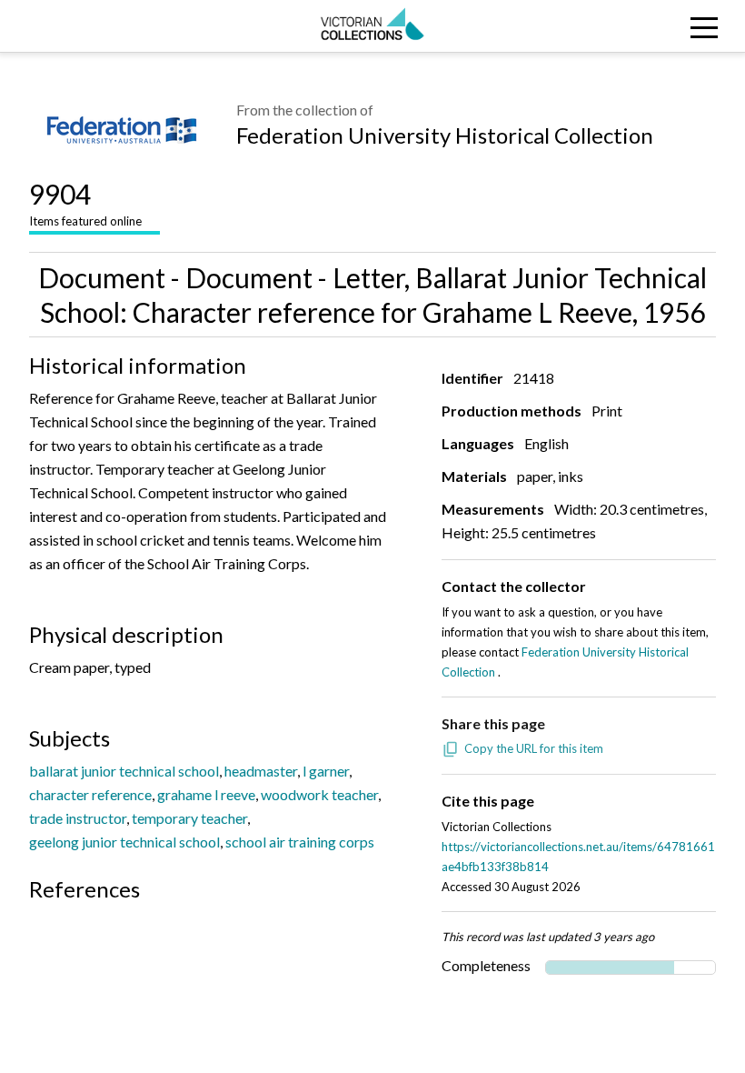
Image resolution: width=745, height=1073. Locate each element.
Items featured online (85, 202)
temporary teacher (189, 818)
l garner (326, 770)
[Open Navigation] (652, 26)
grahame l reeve (206, 794)
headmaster (260, 770)
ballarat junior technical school (124, 770)
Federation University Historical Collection (444, 135)
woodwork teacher (319, 794)
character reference (90, 794)
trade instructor (77, 818)
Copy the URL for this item (533, 748)
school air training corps (299, 841)
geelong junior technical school (124, 841)
